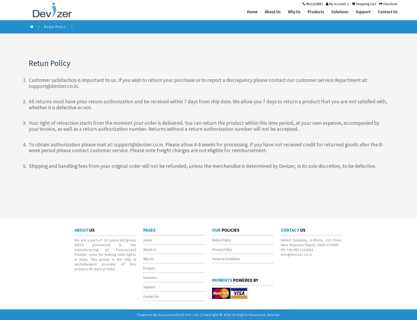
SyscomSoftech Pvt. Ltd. (178, 315)
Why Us (294, 11)
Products (316, 11)
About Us (273, 11)
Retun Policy (55, 27)
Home (252, 11)
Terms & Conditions (226, 259)
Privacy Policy (222, 249)
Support (363, 11)
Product (149, 268)
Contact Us (387, 11)
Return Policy (221, 240)
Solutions (339, 11)
